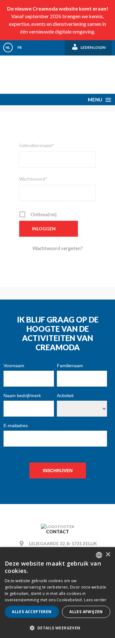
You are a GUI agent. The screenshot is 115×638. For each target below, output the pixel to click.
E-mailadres (17, 425)
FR (20, 47)
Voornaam (14, 365)
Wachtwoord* (33, 179)
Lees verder (95, 600)
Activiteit (66, 395)
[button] (57, 628)
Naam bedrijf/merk (24, 395)
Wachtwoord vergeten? (58, 248)
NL (8, 47)
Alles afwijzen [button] (86, 611)
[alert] (57, 592)
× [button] (107, 554)
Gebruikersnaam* (36, 145)
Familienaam (70, 365)
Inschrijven (58, 470)
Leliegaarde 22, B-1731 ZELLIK (63, 543)
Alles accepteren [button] (31, 611)
